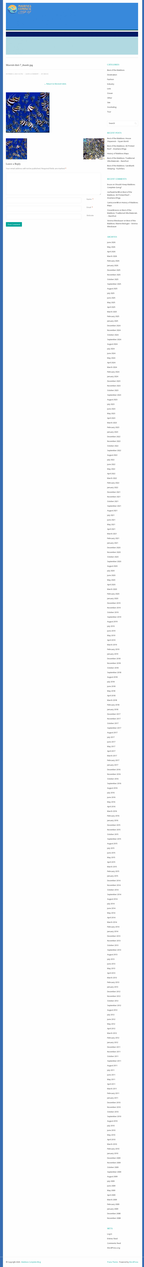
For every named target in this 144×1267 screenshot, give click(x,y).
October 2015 (112, 834)
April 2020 (111, 584)
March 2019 (112, 644)
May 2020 (111, 580)
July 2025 (110, 293)
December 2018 (113, 658)
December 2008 (113, 1213)
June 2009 (111, 1185)
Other (109, 98)
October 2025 (112, 279)
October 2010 (112, 1111)
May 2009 (111, 1190)
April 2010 (111, 1139)
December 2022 (113, 436)
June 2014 (111, 908)
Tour (109, 111)
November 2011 (114, 1051)
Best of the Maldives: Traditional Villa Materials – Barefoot (122, 213)
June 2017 (111, 741)
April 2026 (111, 251)
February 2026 (113, 261)
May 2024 (111, 358)
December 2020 (113, 547)
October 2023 (112, 390)
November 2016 (114, 774)
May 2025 (111, 302)
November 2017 (114, 718)
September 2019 (114, 617)
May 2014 (111, 913)
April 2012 (111, 1028)
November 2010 (114, 1107)
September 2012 (114, 1005)
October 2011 (112, 1056)
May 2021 (111, 524)
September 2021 (114, 506)
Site (108, 102)
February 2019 (113, 649)
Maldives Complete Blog (31, 1262)
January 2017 (112, 765)
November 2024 (114, 330)
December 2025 (113, 270)
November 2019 (114, 607)
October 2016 (112, 778)
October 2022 (112, 446)
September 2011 (114, 1061)
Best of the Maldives (116, 70)
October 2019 (112, 612)
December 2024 (113, 325)
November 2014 (114, 885)
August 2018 (112, 677)
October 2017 (112, 723)
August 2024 (112, 344)
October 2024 (112, 335)
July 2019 (110, 626)
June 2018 (111, 686)
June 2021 (111, 520)
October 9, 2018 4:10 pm (14, 74)
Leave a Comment (32, 74)
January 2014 (112, 931)
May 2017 (111, 746)
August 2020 (112, 566)
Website (90, 215)
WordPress (133, 1262)
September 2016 (114, 783)
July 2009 (110, 1181)
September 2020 (114, 561)
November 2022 (114, 441)
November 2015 (114, 829)
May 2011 (111, 1079)
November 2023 (114, 385)
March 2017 (112, 755)
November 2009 (114, 1162)
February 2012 (113, 1037)
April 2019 (111, 640)
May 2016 (111, 802)
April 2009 (111, 1195)
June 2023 (111, 409)
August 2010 (112, 1121)
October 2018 (112, 668)
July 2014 (110, 903)
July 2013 (110, 959)
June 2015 (111, 852)
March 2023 (112, 422)
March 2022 (112, 478)
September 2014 (114, 894)
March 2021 (112, 533)
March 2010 (112, 1144)
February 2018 (113, 704)
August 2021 (112, 510)
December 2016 (113, 769)
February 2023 (113, 427)
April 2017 (111, 751)
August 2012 (112, 1010)
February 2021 (113, 538)
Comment (87, 174)
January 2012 (112, 1042)
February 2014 (113, 926)
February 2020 (113, 594)
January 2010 (112, 1153)
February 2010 (113, 1148)
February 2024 (113, 372)
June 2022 (111, 464)
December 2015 (113, 825)
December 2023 (113, 381)
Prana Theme (112, 1262)
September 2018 (114, 672)
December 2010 (113, 1102)
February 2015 (113, 871)
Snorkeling (111, 107)
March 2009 (112, 1199)
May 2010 (111, 1135)
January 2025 (112, 321)
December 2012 (113, 991)
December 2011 (113, 1047)
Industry (110, 84)
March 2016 (112, 811)
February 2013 (113, 982)
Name (89, 199)
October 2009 (112, 1167)
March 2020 (112, 589)
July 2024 (110, 348)
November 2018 (114, 663)
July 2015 (110, 848)
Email (89, 207)
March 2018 (112, 700)
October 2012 (112, 1000)
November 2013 (114, 940)
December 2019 (113, 603)
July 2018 (110, 681)
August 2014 (112, 899)
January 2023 (112, 432)
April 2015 (111, 862)
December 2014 (113, 880)
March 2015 (112, 866)
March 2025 (112, 311)
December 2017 (113, 714)
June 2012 (111, 1019)
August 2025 (112, 288)
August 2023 (112, 399)
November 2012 (114, 996)
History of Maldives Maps (118, 153)
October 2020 (112, 557)
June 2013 (111, 963)
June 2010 (111, 1130)
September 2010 (114, 1116)
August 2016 (112, 788)
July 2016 (110, 792)
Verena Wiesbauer (115, 220)
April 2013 (111, 973)
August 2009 (112, 1176)
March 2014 (112, 922)
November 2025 (114, 274)
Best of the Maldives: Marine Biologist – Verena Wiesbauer (122, 223)
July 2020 (110, 570)
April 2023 (111, 418)
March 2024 (112, 367)
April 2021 (111, 529)
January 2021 (112, 543)
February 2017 (113, 760)
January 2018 (112, 709)
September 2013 (114, 950)
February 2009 (113, 1204)
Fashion (110, 79)
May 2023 (111, 413)
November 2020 (114, 552)
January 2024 (112, 376)
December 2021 (113, 492)
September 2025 (114, 284)
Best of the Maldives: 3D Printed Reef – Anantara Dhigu (119, 195)
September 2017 (114, 728)
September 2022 (114, 450)
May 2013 (111, 968)
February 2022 (113, 483)
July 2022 (110, 459)
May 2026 (111, 247)
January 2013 (112, 987)
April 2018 (111, 695)
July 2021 (110, 515)
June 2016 (111, 797)
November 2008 (114, 1218)
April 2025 (111, 307)
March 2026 (112, 256)
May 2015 (111, 857)
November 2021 (114, 496)
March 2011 (112, 1088)
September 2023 (114, 395)
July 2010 (110, 1125)
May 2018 (111, 691)
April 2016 (111, 806)
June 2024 (111, 353)
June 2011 (111, 1074)
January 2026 (112, 265)
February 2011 (113, 1093)
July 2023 (110, 404)
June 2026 (111, 242)
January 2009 (112, 1209)
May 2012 (111, 1024)
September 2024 (114, 339)
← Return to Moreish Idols (55, 84)
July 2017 (110, 737)
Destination (112, 74)
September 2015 (114, 839)
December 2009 (113, 1158)
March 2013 (112, 977)
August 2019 (112, 621)
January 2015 (112, 876)
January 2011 (112, 1098)
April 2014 (111, 917)
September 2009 (114, 1172)
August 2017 (112, 732)
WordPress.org (113, 1248)
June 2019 (111, 631)
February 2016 (113, 815)
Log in (109, 1234)
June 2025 (111, 298)
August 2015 (112, 843)
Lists (109, 88)
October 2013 (112, 945)
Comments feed (114, 1243)
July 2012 (110, 1014)
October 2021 (112, 501)
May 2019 (111, 635)
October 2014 (112, 889)
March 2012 (112, 1033)
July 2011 (110, 1070)
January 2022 (112, 487)
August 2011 (112, 1065)
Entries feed (112, 1238)
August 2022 (112, 455)
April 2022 (111, 473)
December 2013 (113, 936)
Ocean (110, 93)
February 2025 (113, 316)
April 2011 (111, 1084)
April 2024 (111, 362)
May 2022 (111, 469)
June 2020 (111, 575)
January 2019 (112, 654)
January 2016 (112, 820)
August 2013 (112, 954)
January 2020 (112, 598)
